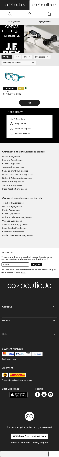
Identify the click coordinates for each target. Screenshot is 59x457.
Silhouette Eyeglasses (13, 231)
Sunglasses (14, 21)
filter (8, 57)
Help (4, 334)
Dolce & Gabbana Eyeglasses (17, 217)
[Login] (29, 14)
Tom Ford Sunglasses (13, 167)
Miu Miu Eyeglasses (12, 206)
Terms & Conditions (21, 442)
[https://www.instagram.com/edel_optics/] (44, 395)
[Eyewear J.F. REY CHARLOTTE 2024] (15, 76)
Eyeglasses (45, 21)
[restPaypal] (20, 354)
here (23, 272)
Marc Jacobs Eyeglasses (14, 228)
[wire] (37, 354)
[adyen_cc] (4, 354)
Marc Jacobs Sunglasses (14, 189)
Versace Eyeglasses (12, 221)
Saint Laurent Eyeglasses (15, 224)
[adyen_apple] (28, 354)
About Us (7, 306)
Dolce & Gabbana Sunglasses (17, 178)
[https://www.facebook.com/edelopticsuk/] (37, 395)
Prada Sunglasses (11, 156)
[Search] (10, 14)
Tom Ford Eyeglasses (13, 203)
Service (6, 320)
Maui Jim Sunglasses (13, 181)
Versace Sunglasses (12, 185)
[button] (14, 4)
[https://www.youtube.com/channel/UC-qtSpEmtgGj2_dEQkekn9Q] (50, 395)
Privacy (35, 442)
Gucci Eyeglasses (11, 213)
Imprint (44, 442)
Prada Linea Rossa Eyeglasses (17, 235)
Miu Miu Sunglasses (12, 160)
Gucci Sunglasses (11, 163)
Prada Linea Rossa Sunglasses (17, 174)
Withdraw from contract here (29, 436)
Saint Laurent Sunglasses (15, 171)
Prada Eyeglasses (11, 210)
